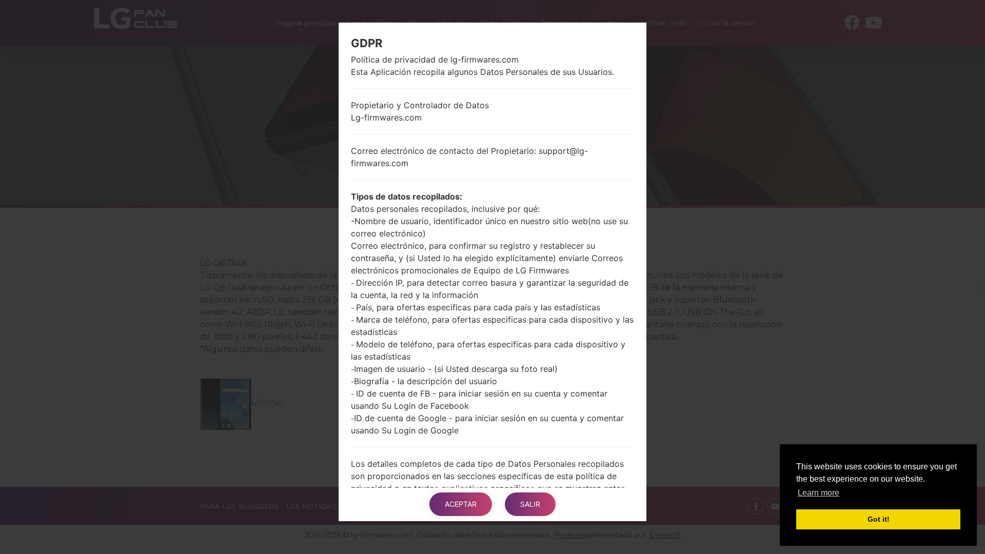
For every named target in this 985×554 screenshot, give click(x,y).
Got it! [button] (879, 519)
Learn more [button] (818, 492)
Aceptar (461, 504)
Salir (530, 504)
